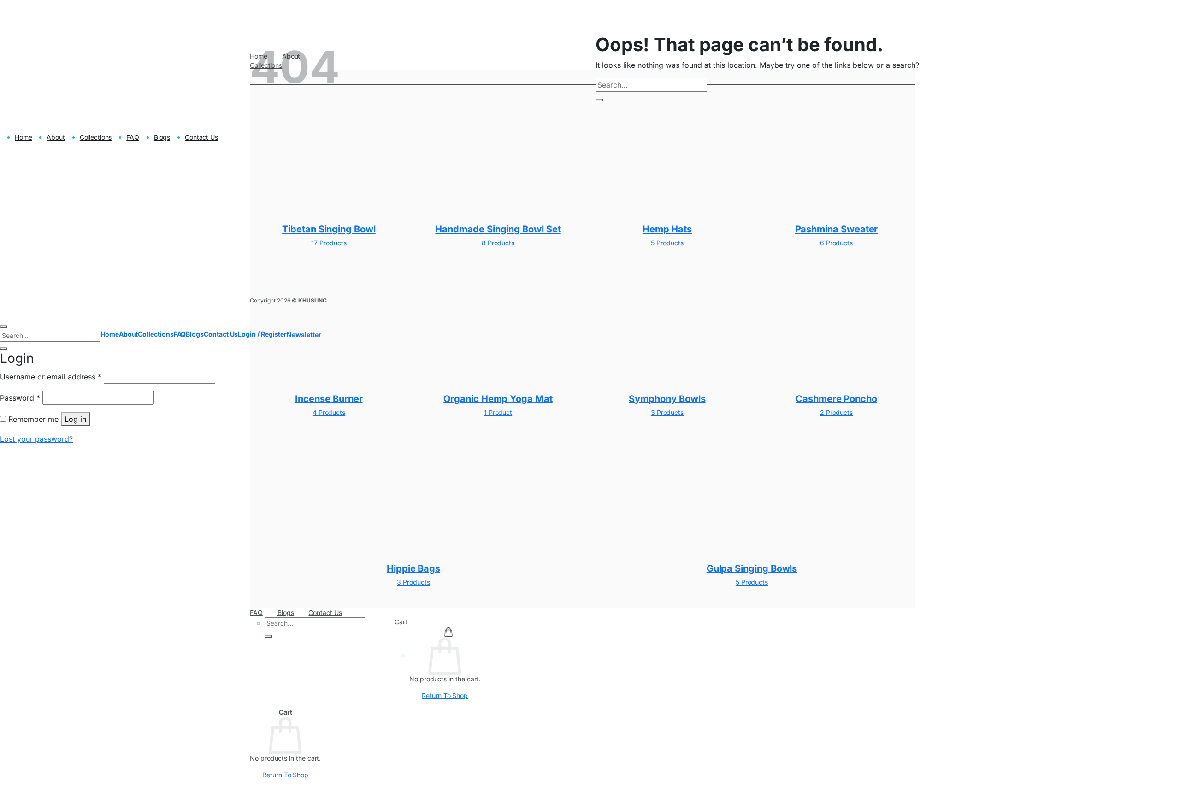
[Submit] (268, 636)
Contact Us (325, 612)
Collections (96, 137)
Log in (75, 419)
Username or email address (50, 376)
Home (23, 137)
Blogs (285, 612)
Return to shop (445, 695)
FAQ (256, 612)
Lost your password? (36, 439)
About (56, 137)
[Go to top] (3, 326)
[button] (304, 334)
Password (20, 397)
